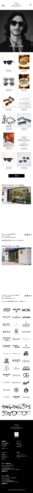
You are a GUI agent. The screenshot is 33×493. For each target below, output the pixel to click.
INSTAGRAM (9, 70)
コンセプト (4, 446)
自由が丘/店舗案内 (5, 443)
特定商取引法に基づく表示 (21, 456)
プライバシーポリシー (20, 454)
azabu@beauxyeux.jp (10, 298)
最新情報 (3, 454)
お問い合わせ (19, 446)
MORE (16, 175)
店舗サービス (19, 443)
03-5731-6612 (7, 235)
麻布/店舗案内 (4, 445)
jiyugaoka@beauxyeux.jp (10, 237)
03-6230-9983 (7, 296)
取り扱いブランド (5, 448)
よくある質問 (19, 445)
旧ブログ (3, 459)
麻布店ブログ (4, 457)
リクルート (18, 457)
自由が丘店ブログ (5, 456)
